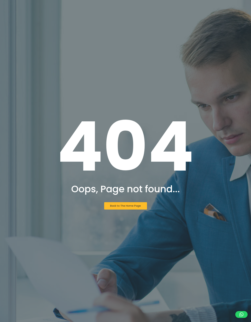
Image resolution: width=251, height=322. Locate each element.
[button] (241, 314)
